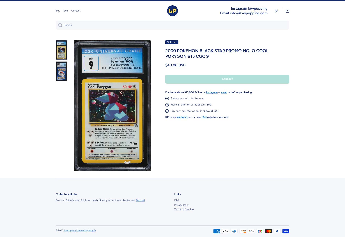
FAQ (176, 200)
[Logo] (172, 10)
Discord (140, 200)
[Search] (59, 25)
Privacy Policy (182, 205)
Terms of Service (184, 209)
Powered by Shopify (86, 230)
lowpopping (70, 230)
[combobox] (172, 25)
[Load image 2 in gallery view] (61, 71)
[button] (287, 11)
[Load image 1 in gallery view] (61, 50)
